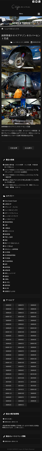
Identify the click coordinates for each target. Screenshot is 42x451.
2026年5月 (8, 309)
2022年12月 (33, 359)
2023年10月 (21, 347)
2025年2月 (8, 328)
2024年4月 (21, 339)
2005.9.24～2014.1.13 (11, 422)
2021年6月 (33, 382)
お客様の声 (8, 204)
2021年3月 (33, 385)
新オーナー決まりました (12, 243)
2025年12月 (33, 312)
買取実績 (7, 285)
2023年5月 (8, 355)
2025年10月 (21, 316)
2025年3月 (33, 324)
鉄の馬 (7, 288)
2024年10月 (21, 332)
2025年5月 (8, 324)
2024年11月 (9, 332)
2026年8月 (8, 305)
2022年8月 (8, 366)
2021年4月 (21, 385)
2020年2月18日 (36, 42)
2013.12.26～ (9, 419)
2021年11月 (9, 378)
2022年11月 (9, 362)
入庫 (6, 225)
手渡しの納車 (9, 237)
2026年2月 (8, 312)
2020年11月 (9, 393)
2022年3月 (33, 370)
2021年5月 (8, 385)
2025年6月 (33, 320)
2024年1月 (21, 343)
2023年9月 (33, 347)
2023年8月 (8, 351)
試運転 (7, 279)
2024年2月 (8, 343)
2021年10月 (21, 378)
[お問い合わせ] (36, 1)
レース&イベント (10, 219)
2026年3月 (33, 309)
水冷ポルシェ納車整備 (11, 249)
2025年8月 (8, 320)
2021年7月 (21, 382)
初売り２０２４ (9, 231)
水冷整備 (7, 252)
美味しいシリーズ (10, 273)
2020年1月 (21, 405)
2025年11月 (9, 316)
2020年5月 (8, 401)
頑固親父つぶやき (10, 291)
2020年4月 (21, 401)
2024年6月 (33, 335)
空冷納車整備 (9, 261)
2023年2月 (8, 359)
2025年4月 (21, 324)
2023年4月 (21, 355)
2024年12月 (33, 328)
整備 (6, 240)
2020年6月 (33, 397)
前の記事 (14, 148)
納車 (6, 264)
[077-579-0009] (39, 1)
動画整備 (7, 234)
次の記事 (28, 148)
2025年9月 (33, 316)
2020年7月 (21, 397)
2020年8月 (8, 397)
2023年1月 (21, 359)
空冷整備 (7, 258)
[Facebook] (33, 1)
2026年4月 (21, 309)
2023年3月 (33, 355)
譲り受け (7, 282)
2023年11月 (9, 347)
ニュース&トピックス (12, 29)
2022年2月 (8, 374)
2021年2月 (8, 389)
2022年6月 (33, 366)
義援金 (7, 276)
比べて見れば (9, 246)
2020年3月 (33, 401)
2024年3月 (33, 339)
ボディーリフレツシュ (11, 213)
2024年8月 (8, 335)
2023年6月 (33, 351)
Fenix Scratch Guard (11, 201)
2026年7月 (21, 305)
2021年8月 (8, 382)
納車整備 (26, 42)
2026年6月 (33, 305)
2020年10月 (21, 393)
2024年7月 (21, 335)
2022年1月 (21, 374)
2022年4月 (21, 370)
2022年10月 (21, 362)
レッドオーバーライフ (11, 216)
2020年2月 (8, 405)
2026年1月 (21, 312)
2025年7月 (21, 320)
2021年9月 (33, 378)
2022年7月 (21, 366)
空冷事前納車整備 (10, 255)
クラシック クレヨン (11, 207)
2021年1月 (21, 389)
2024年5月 (8, 339)
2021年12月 (33, 374)
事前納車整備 (9, 222)
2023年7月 (21, 351)
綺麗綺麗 (7, 270)
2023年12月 (33, 343)
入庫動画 (7, 228)
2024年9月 (33, 332)
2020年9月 (33, 393)
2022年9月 (33, 362)
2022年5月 (8, 370)
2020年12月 (33, 389)
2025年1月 (21, 328)
